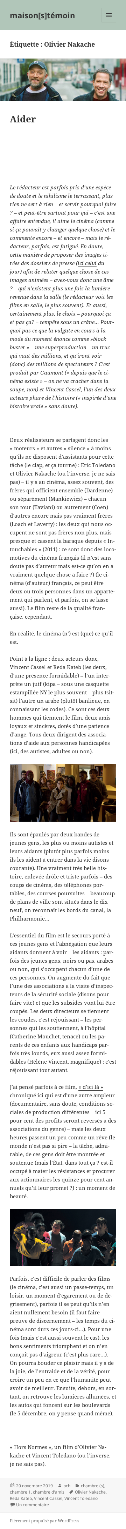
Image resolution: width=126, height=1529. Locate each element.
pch (66, 1486)
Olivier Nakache (90, 1492)
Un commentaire (32, 1505)
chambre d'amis (48, 1492)
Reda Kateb (21, 1498)
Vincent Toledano (81, 1498)
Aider (23, 119)
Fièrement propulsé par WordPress (44, 1521)
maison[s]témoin (42, 15)
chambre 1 (20, 1492)
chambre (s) (92, 1486)
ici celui (87, 263)
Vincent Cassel (48, 1498)
